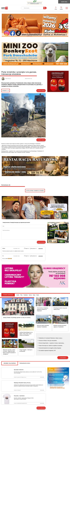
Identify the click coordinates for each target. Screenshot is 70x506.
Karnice (30, 295)
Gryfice (17, 295)
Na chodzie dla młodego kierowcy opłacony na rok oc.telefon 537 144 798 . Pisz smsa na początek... (28, 372)
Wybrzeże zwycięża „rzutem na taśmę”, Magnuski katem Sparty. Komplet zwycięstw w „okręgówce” (9, 352)
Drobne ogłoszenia (10, 363)
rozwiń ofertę (64, 1)
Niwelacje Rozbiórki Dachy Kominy (22, 382)
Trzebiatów (26, 295)
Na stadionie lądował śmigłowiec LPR (47, 350)
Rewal (37, 295)
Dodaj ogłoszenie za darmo (25, 363)
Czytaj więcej (63, 357)
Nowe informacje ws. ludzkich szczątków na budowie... (51, 345)
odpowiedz (40, 248)
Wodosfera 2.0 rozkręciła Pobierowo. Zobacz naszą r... (51, 338)
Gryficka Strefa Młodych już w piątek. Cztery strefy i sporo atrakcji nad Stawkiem (26, 334)
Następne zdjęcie (41, 90)
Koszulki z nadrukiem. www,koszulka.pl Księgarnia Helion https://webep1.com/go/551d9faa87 (24, 398)
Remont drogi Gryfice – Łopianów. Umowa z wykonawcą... (52, 343)
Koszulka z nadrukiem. (19, 395)
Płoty (21, 295)
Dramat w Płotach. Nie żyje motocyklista (48, 340)
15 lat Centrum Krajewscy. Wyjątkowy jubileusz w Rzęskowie (42, 309)
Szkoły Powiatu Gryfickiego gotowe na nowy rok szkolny (16, 317)
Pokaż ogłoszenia (41, 408)
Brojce (34, 295)
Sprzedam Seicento (18, 369)
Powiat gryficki (8, 294)
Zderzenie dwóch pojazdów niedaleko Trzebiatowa (43, 326)
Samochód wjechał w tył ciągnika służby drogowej (50, 348)
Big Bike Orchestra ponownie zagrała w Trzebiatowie (60, 326)
